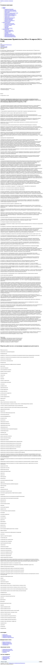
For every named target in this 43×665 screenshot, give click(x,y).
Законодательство (6, 29)
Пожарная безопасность (9, 18)
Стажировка (5, 659)
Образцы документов (6, 22)
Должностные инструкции (9, 23)
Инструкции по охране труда (10, 24)
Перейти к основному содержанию (6, 0)
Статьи (4, 8)
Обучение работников (8, 19)
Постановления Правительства (10, 36)
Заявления (6, 27)
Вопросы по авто (8, 21)
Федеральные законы (8, 33)
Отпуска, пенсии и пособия (10, 15)
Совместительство (6, 657)
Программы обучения (8, 28)
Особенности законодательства (10, 10)
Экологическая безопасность (10, 17)
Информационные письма (9, 34)
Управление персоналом (9, 9)
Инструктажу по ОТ (6, 658)
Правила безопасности (7, 641)
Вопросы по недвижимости (10, 20)
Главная (4, 7)
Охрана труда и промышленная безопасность (17, 663)
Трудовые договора (8, 25)
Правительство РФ (3, 46)
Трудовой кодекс (8, 31)
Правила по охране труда (7, 642)
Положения (7, 26)
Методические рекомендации (10, 35)
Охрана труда (7, 16)
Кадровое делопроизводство (10, 13)
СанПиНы (6, 32)
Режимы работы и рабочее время (10, 14)
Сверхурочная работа (6, 656)
